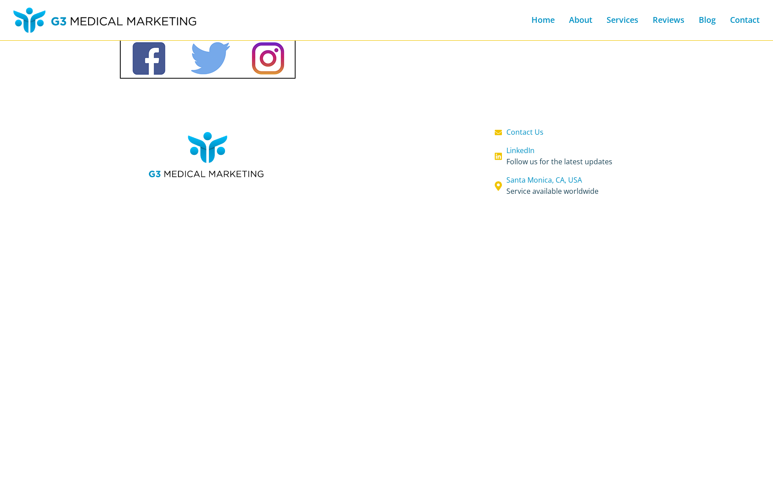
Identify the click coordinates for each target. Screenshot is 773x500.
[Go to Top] (757, 484)
